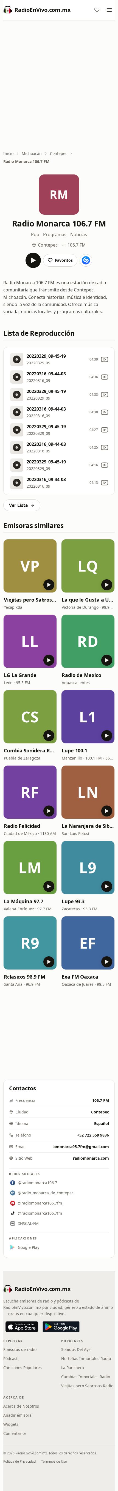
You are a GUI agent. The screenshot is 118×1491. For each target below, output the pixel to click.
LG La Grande (20, 675)
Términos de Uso (54, 1461)
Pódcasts (11, 1358)
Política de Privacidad (19, 1461)
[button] (30, 566)
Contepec (58, 153)
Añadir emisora (17, 1415)
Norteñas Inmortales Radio (86, 1358)
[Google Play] (61, 1326)
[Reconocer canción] (86, 260)
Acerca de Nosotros (21, 1406)
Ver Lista (18, 505)
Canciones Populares (22, 1367)
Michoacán (32, 153)
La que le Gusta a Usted (88, 599)
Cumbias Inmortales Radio (85, 1376)
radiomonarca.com (91, 1158)
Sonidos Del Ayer (76, 1349)
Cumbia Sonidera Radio (30, 750)
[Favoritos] (97, 10)
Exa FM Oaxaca (80, 976)
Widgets (10, 1424)
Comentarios (15, 1433)
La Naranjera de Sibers (88, 826)
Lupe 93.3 (73, 901)
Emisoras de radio (19, 1349)
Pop (35, 234)
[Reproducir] (33, 260)
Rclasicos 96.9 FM (24, 976)
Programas (54, 234)
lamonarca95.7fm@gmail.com (80, 1146)
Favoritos (64, 260)
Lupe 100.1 (74, 750)
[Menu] (109, 9)
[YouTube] (104, 359)
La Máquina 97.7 (23, 901)
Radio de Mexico (81, 675)
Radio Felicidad (22, 826)
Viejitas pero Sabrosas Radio (30, 599)
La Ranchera (72, 1367)
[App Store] (21, 1326)
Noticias (78, 234)
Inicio (8, 153)
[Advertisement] (59, 86)
